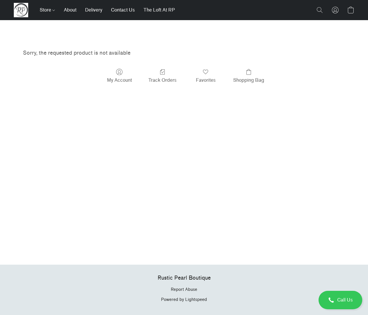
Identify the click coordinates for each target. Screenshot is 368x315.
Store (46, 10)
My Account (119, 80)
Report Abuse (184, 289)
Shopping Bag (248, 80)
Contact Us (123, 10)
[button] (340, 300)
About (70, 10)
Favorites (206, 80)
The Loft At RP (159, 10)
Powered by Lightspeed (184, 299)
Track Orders (162, 80)
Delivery (93, 10)
